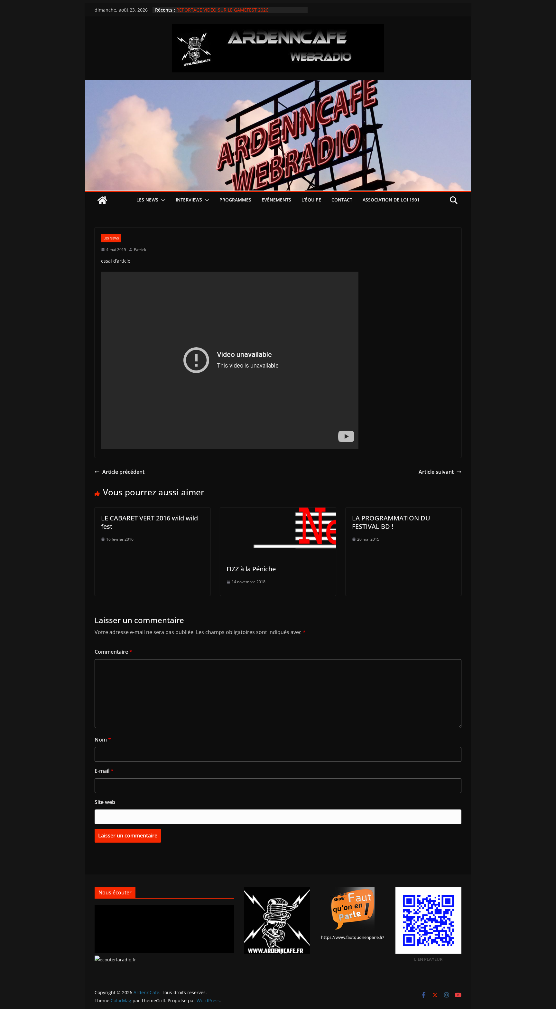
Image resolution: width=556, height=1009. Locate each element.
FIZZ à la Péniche (251, 569)
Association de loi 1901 (391, 200)
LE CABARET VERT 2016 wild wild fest (149, 522)
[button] (161, 200)
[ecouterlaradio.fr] (115, 960)
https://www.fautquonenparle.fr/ (352, 937)
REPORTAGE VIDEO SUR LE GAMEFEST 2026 (222, 10)
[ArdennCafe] (278, 84)
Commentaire (113, 651)
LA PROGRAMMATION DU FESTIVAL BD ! (391, 522)
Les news (147, 200)
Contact (341, 200)
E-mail (104, 770)
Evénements (276, 200)
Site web (105, 802)
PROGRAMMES (235, 200)
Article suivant (436, 471)
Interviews (189, 200)
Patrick (140, 249)
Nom (103, 739)
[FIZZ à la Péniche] (278, 512)
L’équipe (311, 200)
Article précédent (123, 471)
